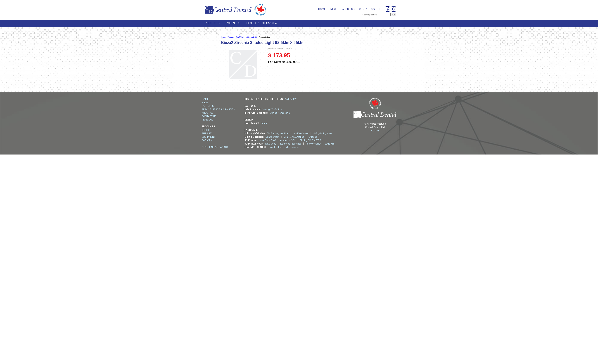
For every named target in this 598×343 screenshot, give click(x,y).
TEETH (205, 130)
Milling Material (251, 37)
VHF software (301, 133)
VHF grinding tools (322, 133)
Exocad (264, 123)
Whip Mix (329, 144)
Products (231, 37)
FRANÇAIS (207, 120)
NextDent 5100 (268, 140)
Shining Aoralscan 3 (280, 113)
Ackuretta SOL (288, 140)
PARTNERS (233, 23)
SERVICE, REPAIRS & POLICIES (218, 109)
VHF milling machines (278, 133)
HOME (322, 9)
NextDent (270, 144)
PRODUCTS (212, 23)
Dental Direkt (272, 137)
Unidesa (312, 137)
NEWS (333, 9)
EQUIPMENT (208, 137)
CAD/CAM (240, 37)
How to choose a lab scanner (284, 147)
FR (380, 9)
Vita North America (294, 137)
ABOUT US (348, 9)
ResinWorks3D (313, 144)
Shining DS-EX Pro (272, 109)
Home (223, 37)
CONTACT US (367, 9)
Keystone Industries (290, 144)
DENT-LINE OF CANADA (261, 23)
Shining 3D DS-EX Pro (311, 140)
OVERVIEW (291, 99)
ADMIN (375, 131)
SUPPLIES (207, 133)
